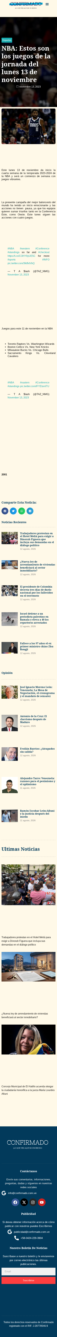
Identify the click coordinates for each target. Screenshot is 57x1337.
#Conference (42, 248)
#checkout (43, 252)
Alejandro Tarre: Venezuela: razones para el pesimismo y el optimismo (37, 781)
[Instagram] (33, 1202)
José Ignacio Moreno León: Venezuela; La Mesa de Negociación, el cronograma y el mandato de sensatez (37, 691)
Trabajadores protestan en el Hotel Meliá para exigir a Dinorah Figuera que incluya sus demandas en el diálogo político (37, 539)
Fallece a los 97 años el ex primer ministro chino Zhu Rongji (36, 646)
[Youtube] (42, 1202)
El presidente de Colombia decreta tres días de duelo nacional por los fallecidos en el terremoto (36, 591)
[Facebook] (15, 1202)
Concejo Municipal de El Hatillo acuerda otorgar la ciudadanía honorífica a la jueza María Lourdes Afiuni (28, 1090)
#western (25, 248)
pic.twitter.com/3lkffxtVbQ (21, 263)
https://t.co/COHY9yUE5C (21, 256)
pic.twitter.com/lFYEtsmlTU (34, 386)
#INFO (45, 259)
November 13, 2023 (18, 274)
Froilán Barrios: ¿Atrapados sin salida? (37, 750)
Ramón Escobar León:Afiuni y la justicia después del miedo (37, 813)
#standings (13, 252)
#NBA (11, 248)
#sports (12, 259)
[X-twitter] (24, 1202)
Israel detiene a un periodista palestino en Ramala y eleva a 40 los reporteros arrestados (34, 618)
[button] (47, 4)
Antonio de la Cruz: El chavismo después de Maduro (33, 719)
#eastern (24, 382)
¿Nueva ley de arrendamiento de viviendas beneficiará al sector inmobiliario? (37, 566)
